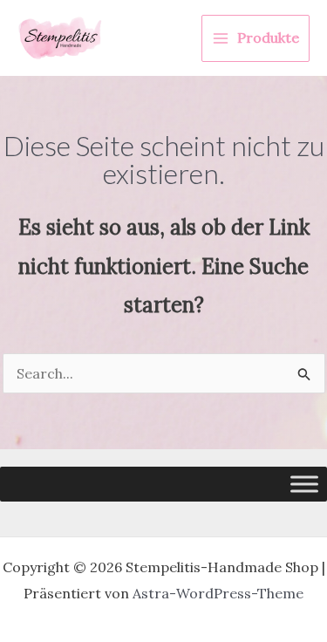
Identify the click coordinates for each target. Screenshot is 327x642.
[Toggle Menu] (304, 483)
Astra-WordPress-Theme (218, 593)
